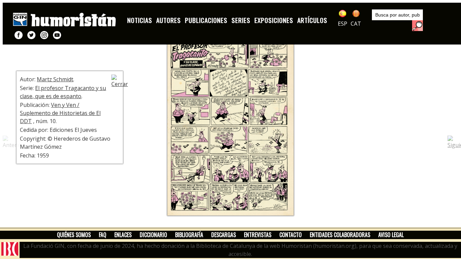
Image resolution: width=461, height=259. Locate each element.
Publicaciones (206, 20)
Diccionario (153, 235)
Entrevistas (257, 235)
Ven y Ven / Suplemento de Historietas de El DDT (60, 113)
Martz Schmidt (55, 79)
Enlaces (123, 235)
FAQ (102, 235)
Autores (168, 20)
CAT (356, 23)
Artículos (312, 20)
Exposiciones (273, 20)
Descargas (223, 235)
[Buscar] (417, 25)
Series (241, 20)
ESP (342, 23)
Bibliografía (189, 235)
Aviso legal (391, 235)
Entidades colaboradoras (340, 235)
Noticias (139, 20)
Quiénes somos (74, 235)
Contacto (290, 235)
